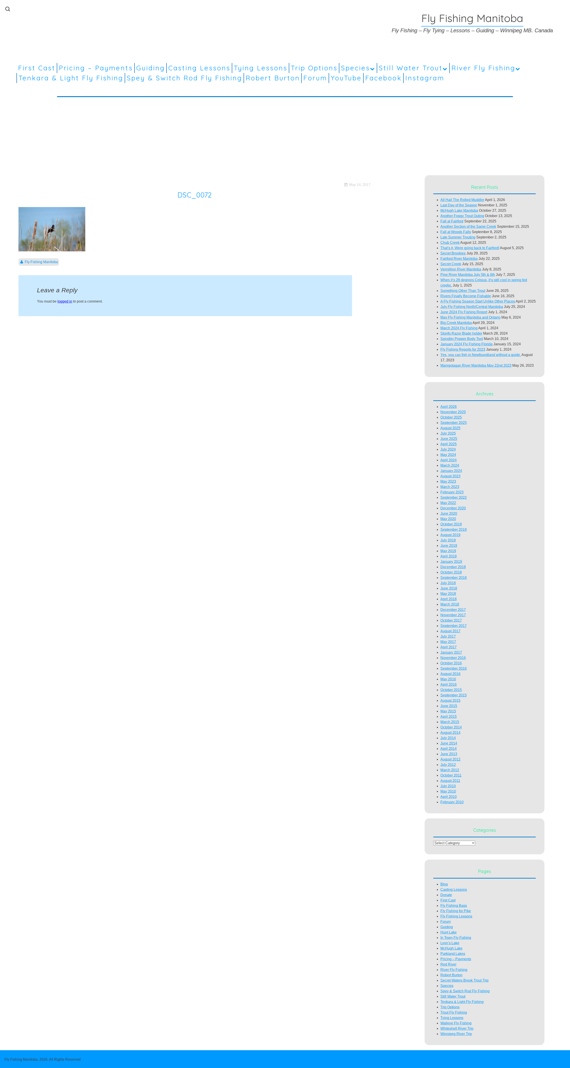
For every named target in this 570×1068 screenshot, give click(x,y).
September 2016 (453, 668)
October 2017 (451, 620)
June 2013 (448, 754)
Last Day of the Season (458, 205)
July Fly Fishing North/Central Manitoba (471, 307)
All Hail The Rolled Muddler (462, 200)
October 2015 (451, 690)
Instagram (424, 78)
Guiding (150, 68)
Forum (315, 78)
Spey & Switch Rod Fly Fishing (184, 78)
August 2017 (450, 631)
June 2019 (448, 545)
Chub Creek (450, 242)
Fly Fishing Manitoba (41, 262)
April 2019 (448, 556)
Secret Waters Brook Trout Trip (464, 980)
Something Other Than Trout (462, 291)
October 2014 (451, 727)
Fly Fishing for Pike (455, 911)
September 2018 (453, 578)
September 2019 (453, 529)
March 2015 (449, 722)
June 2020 (448, 513)
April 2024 (448, 460)
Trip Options (314, 68)
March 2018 (449, 604)
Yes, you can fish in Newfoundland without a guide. (480, 355)
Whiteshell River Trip (456, 1028)
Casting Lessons (199, 68)
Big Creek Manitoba (456, 323)
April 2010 (448, 797)
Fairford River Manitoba (459, 258)
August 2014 (450, 732)
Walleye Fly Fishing (456, 1023)
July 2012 (448, 765)
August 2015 (450, 700)
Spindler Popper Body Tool (461, 339)
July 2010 (448, 786)
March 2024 (449, 465)
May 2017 (448, 642)
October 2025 (451, 417)
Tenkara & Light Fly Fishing (70, 78)
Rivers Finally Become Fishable (465, 296)
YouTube (346, 78)
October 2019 (451, 524)
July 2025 (448, 433)
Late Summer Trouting (457, 237)
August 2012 (450, 759)
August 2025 (450, 428)
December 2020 (453, 508)
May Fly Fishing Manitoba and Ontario (470, 317)
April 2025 (448, 444)
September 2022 (453, 497)
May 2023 (448, 481)
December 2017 (453, 610)
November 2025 (453, 412)
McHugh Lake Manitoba (459, 210)
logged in (64, 301)
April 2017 (448, 647)
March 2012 (449, 770)
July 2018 (448, 583)
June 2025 (448, 439)
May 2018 (448, 594)
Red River (448, 964)
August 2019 (450, 535)
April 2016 (448, 684)
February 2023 (452, 492)
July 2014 (448, 738)
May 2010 (448, 791)
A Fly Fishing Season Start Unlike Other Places (477, 301)
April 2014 (448, 749)
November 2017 (453, 615)
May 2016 (448, 679)
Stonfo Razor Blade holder (461, 333)
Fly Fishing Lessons (456, 916)
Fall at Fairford (451, 221)
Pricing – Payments (96, 68)
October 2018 (451, 572)
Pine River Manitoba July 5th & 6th (467, 275)
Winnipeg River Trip (456, 1034)
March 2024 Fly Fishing (459, 328)
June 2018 (448, 588)
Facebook (383, 78)
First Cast (36, 68)
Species (355, 68)
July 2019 (448, 540)
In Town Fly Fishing (455, 938)
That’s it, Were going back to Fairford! (469, 248)
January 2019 (451, 561)
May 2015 (448, 711)
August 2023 (450, 476)
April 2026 (448, 407)
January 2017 (451, 652)
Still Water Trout (411, 68)
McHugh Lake (451, 948)
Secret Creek (450, 264)
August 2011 (450, 781)
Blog (444, 884)
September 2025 (453, 423)
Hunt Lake (448, 932)
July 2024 (448, 449)
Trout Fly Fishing (453, 1012)
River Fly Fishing (483, 68)
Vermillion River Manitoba (460, 269)
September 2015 (453, 695)
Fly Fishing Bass (453, 905)
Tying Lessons (260, 68)
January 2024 (451, 471)
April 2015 (448, 716)
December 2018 (453, 567)
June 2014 (448, 743)
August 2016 (450, 674)
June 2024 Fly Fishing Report (463, 312)
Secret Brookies (453, 253)
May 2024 (448, 455)
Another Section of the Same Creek (468, 226)
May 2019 (448, 551)
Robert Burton (273, 78)
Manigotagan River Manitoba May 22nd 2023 (475, 365)
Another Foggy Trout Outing (462, 216)
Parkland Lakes (452, 954)
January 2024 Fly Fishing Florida (466, 344)
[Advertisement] (285, 133)
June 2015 (448, 706)
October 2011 (451, 775)
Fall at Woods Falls (455, 232)
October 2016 (451, 663)
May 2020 (448, 519)
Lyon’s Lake (449, 943)
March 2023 (449, 487)
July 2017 (448, 636)
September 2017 (453, 626)
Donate (446, 895)
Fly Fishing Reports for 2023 (462, 349)
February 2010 (452, 802)
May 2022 (448, 503)
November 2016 (453, 658)
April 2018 (448, 599)
